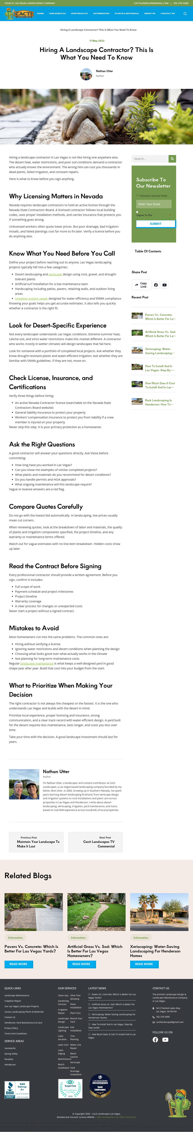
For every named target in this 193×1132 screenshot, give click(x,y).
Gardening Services (63, 1002)
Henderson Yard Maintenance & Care (23, 1022)
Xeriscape (75, 1062)
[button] (185, 13)
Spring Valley (11, 1053)
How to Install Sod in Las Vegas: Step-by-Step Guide (158, 368)
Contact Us (168, 14)
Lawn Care (63, 1044)
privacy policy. (161, 215)
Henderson (10, 1064)
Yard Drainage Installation (76, 1071)
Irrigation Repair (13, 1000)
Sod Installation (76, 1029)
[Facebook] (156, 285)
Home (40, 14)
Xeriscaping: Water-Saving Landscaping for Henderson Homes (159, 351)
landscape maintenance (37, 663)
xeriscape (55, 274)
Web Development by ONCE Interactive (116, 1117)
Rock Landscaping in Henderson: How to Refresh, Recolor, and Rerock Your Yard (159, 402)
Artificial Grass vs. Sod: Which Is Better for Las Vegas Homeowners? (160, 334)
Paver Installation (76, 1006)
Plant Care (75, 1013)
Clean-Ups (63, 995)
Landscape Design (63, 1020)
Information (101, 14)
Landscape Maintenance (17, 995)
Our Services (57, 14)
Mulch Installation (63, 1066)
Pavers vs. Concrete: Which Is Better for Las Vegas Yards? (160, 317)
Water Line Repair (75, 1046)
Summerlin (10, 1048)
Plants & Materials (127, 14)
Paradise (9, 1059)
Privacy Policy (11, 1028)
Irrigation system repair (31, 298)
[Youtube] (164, 285)
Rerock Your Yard (76, 1020)
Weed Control (74, 1055)
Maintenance (64, 1059)
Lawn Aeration (62, 1038)
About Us (149, 14)
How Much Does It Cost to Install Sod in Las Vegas (160, 385)
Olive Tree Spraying (75, 997)
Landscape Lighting (63, 1029)
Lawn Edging (61, 1052)
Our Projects (79, 14)
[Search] (172, 159)
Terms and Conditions (16, 1033)
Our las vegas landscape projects (22, 1006)
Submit (155, 224)
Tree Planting (74, 1038)
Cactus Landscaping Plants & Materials (24, 1011)
